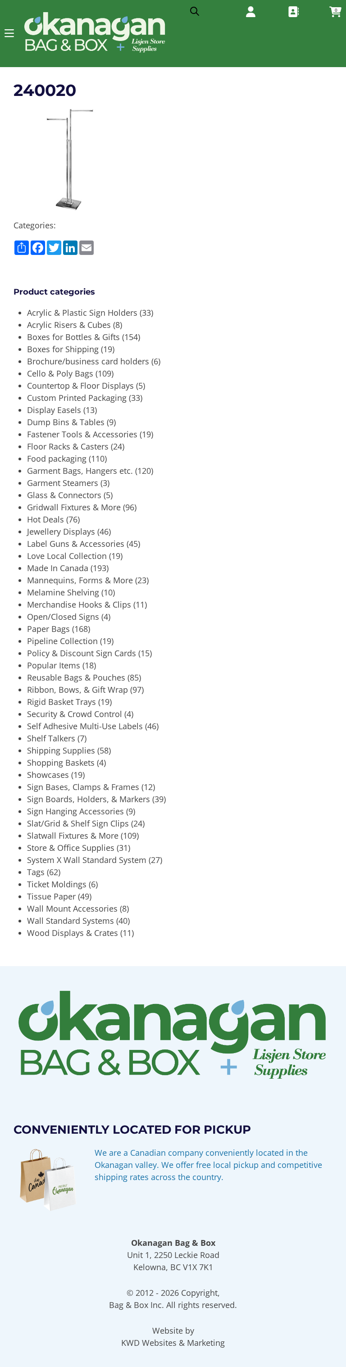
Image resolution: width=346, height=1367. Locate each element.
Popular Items (53, 665)
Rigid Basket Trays (61, 701)
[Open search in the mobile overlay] (194, 9)
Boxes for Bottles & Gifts (73, 337)
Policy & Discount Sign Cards (81, 653)
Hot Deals (45, 519)
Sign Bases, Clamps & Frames (83, 786)
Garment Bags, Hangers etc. (80, 470)
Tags (36, 872)
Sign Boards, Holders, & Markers (88, 799)
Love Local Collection (67, 555)
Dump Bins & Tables (66, 422)
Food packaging (56, 458)
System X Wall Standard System (86, 859)
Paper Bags (48, 628)
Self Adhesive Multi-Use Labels (85, 726)
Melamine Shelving (63, 592)
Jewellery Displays (61, 531)
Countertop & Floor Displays (80, 385)
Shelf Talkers (51, 738)
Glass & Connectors (64, 495)
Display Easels (54, 409)
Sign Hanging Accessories (75, 811)
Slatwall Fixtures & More (72, 835)
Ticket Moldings (56, 884)
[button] (9, 33)
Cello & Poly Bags (60, 373)
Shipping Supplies (61, 750)
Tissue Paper (51, 896)
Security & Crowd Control (74, 713)
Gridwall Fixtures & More (74, 507)
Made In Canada (57, 568)
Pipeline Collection (62, 641)
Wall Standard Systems (70, 920)
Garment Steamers (62, 482)
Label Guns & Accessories (75, 543)
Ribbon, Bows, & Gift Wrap (77, 689)
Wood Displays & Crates (72, 932)
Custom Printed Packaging (77, 397)
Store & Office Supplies (70, 847)
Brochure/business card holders (88, 361)
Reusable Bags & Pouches (76, 677)
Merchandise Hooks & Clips (79, 604)
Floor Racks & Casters (68, 446)
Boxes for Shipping (63, 349)
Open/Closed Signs (63, 616)
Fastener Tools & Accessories (82, 434)
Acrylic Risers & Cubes (69, 324)
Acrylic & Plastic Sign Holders (82, 312)
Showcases (48, 774)
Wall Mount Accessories (72, 908)
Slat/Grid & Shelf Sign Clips (78, 823)
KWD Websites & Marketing (173, 1342)
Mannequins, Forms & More (80, 580)
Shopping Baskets (61, 762)
